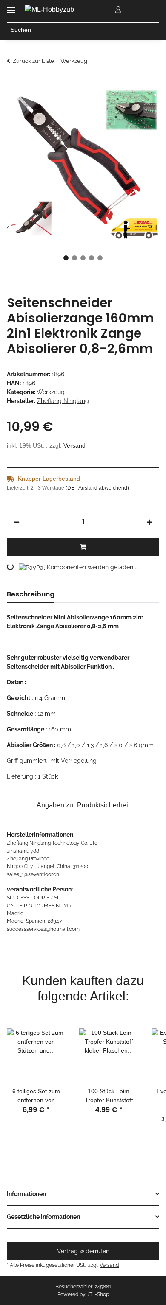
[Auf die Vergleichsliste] (119, 104)
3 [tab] (83, 257)
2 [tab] (74, 257)
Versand (74, 445)
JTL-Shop (98, 1294)
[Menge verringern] (16, 522)
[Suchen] (152, 29)
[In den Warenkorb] (13, 83)
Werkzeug (51, 392)
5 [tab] (100, 257)
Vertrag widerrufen (83, 1251)
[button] (118, 9)
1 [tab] (66, 257)
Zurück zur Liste (33, 61)
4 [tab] (91, 257)
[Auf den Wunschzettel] (141, 104)
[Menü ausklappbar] (11, 7)
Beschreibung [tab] (30, 594)
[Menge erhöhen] (149, 522)
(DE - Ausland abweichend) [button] (97, 488)
